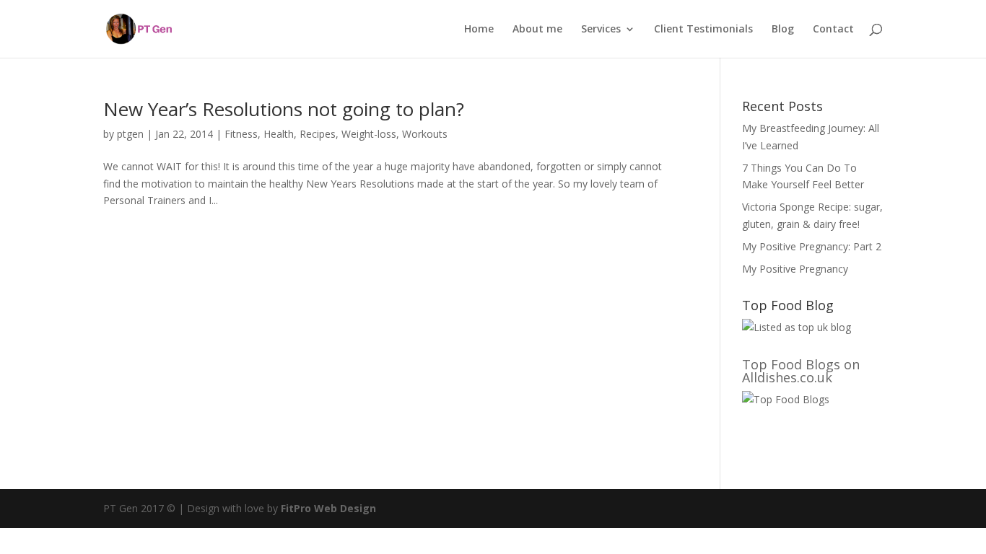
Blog (783, 29)
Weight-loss (368, 134)
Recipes (318, 134)
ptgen (130, 134)
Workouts (425, 134)
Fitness (241, 134)
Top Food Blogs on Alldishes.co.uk (801, 371)
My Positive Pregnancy (795, 269)
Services (601, 29)
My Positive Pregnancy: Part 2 (811, 246)
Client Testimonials (703, 29)
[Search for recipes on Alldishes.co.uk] (785, 399)
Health (278, 134)
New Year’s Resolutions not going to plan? (283, 109)
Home (479, 29)
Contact (833, 29)
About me (537, 29)
